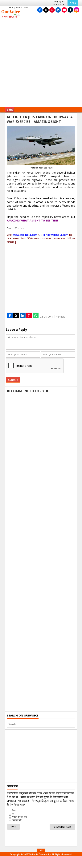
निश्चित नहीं (17, 820)
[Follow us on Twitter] (46, 10)
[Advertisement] (41, 64)
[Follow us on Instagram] (76, 10)
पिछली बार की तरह (19, 816)
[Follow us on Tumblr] (70, 10)
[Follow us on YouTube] (64, 10)
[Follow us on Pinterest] (52, 10)
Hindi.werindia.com (55, 235)
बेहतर (14, 810)
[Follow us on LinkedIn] (58, 10)
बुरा (13, 813)
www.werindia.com (25, 235)
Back (10, 109)
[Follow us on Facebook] (40, 10)
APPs (73, 3)
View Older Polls (62, 827)
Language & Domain (59, 3)
